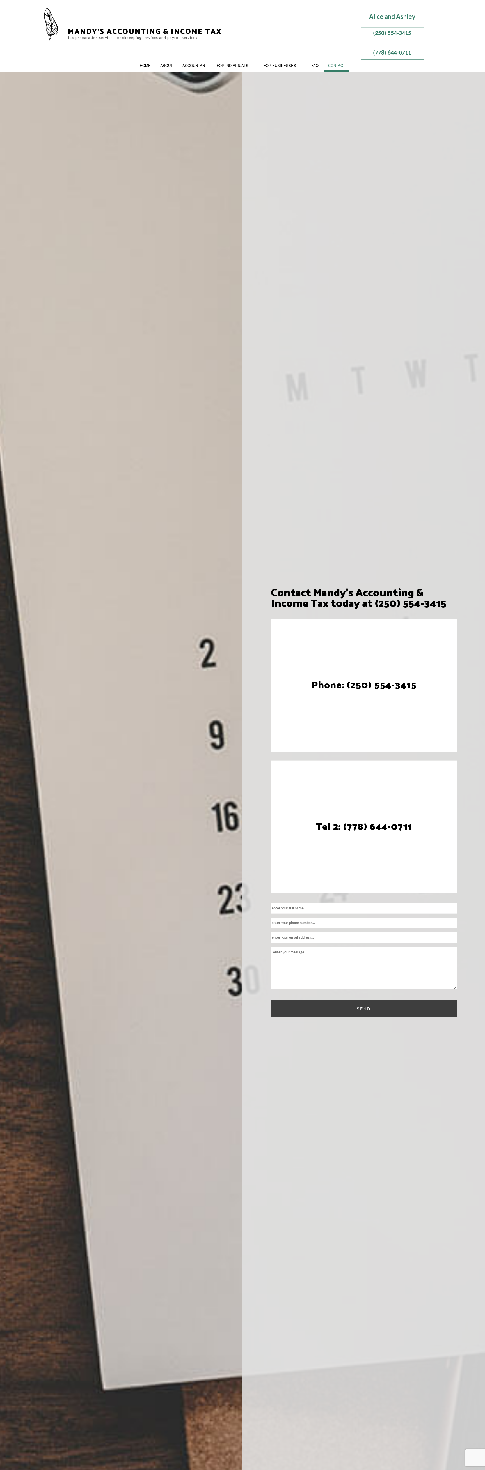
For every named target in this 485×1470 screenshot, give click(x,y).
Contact (336, 65)
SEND (364, 1009)
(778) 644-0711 (392, 53)
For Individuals (232, 65)
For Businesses (280, 65)
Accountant (194, 65)
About (166, 65)
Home (145, 65)
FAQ (315, 65)
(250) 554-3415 (392, 33)
